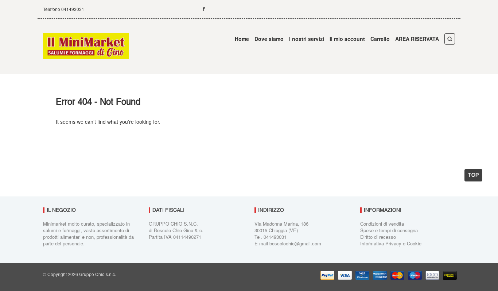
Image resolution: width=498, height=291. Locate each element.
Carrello (380, 38)
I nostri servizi (306, 38)
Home (242, 38)
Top (473, 175)
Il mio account (347, 38)
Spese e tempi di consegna (389, 230)
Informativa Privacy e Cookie (390, 243)
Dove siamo (269, 38)
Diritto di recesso (378, 236)
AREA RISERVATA (417, 38)
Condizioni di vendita (382, 223)
